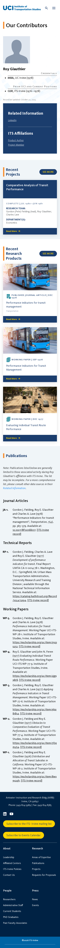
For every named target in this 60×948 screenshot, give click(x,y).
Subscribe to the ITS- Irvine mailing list (29, 823)
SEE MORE (48, 171)
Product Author (16, 140)
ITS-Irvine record (38, 600)
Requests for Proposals (44, 874)
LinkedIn (12, 120)
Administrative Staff (13, 905)
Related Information (14, 488)
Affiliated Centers (12, 863)
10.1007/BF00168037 (24, 530)
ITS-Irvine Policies (12, 869)
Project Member (16, 144)
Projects (36, 869)
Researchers (9, 899)
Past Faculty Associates (15, 922)
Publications (38, 863)
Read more (11, 231)
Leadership (8, 857)
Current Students (12, 911)
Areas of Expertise (41, 857)
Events (35, 905)
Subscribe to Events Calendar (23, 835)
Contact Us (9, 874)
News (35, 899)
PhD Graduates (10, 917)
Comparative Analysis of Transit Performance (27, 187)
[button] (54, 8)
